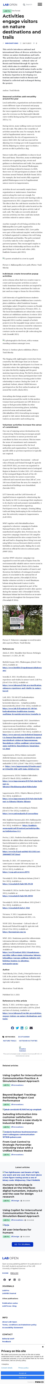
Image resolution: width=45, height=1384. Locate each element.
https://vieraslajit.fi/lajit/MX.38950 (18, 896)
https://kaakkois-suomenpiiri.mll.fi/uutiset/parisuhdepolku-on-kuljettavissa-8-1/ (21, 828)
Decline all (22, 1377)
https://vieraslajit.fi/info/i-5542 (16, 908)
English (14, 1273)
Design (16, 1201)
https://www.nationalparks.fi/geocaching (20, 813)
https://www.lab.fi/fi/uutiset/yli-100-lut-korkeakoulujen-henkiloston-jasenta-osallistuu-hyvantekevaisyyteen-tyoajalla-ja (22, 711)
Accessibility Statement (12, 1328)
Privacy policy (23, 1368)
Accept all (22, 1373)
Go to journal (22, 1244)
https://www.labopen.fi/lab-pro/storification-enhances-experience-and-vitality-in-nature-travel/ (22, 688)
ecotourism (23, 1037)
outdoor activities (28, 1041)
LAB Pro (7, 11)
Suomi (5, 1273)
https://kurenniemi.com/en (14, 932)
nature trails (9, 1041)
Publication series (10, 1303)
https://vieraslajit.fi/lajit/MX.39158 (18, 884)
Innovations (11, 43)
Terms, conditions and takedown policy (19, 1325)
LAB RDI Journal (9, 1293)
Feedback (6, 1342)
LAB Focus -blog (9, 1306)
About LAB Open (9, 1322)
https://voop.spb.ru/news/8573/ (16, 872)
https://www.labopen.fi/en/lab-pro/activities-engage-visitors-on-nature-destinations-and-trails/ (22, 1016)
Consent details (6, 1368)
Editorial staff (8, 1339)
